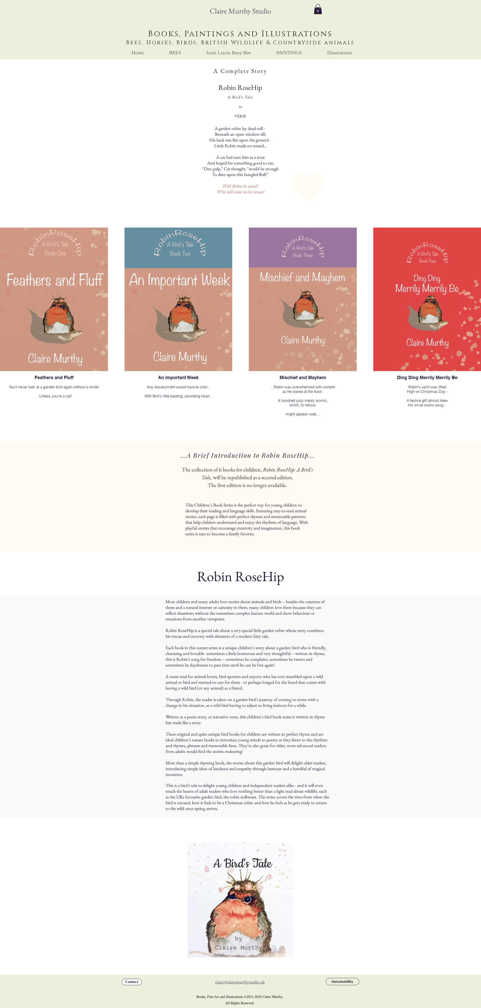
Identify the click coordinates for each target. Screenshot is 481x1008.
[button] (318, 9)
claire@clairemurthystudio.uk (240, 982)
